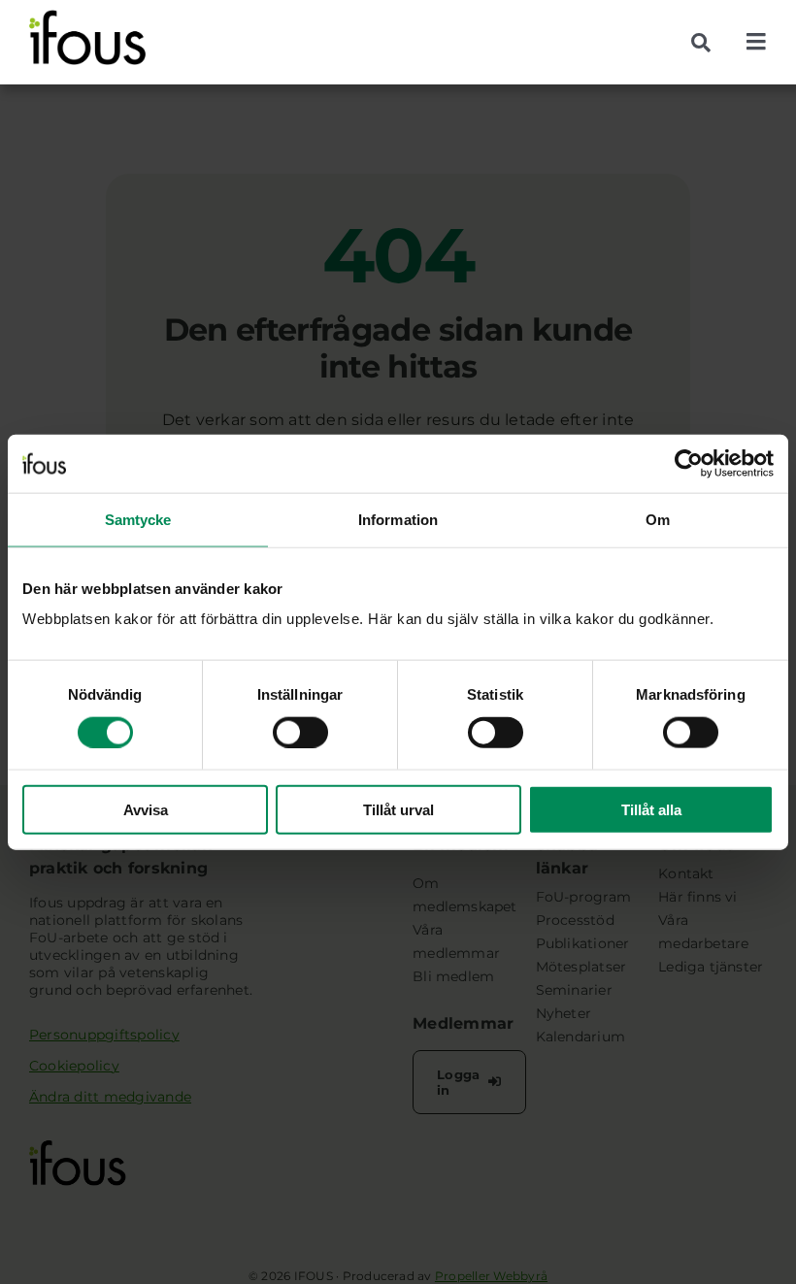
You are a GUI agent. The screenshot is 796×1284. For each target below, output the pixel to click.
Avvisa (145, 810)
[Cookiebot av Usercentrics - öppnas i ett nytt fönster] (689, 462)
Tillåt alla (651, 810)
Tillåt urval (398, 810)
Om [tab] (658, 518)
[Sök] (708, 42)
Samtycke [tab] (138, 518)
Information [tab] (398, 518)
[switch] (300, 731)
